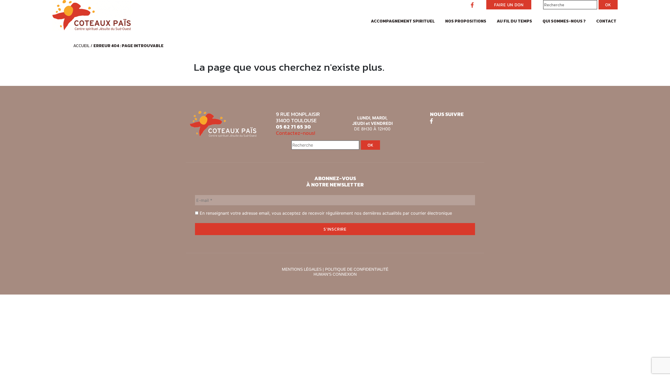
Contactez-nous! (295, 133)
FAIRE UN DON (509, 5)
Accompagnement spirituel (403, 21)
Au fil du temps (514, 21)
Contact (606, 21)
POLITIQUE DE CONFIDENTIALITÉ (356, 269)
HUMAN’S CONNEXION (335, 274)
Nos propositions (465, 21)
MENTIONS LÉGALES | (303, 269)
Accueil (81, 45)
